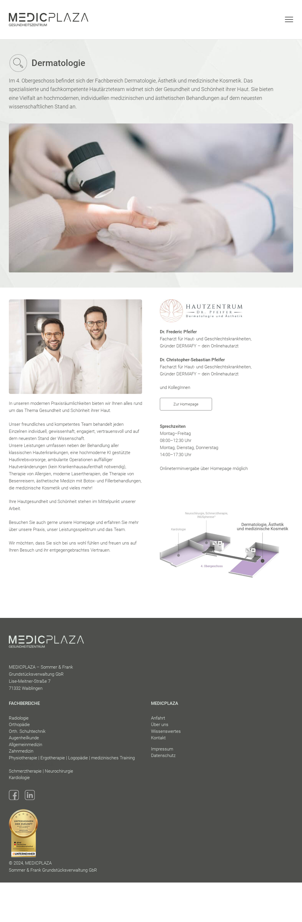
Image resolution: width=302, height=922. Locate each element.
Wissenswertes (166, 731)
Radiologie (19, 718)
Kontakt (158, 737)
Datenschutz (163, 755)
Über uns (159, 724)
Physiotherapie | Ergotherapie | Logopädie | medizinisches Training (72, 758)
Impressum (162, 749)
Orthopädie (19, 724)
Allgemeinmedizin (25, 744)
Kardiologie (19, 777)
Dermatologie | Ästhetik (31, 764)
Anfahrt (158, 718)
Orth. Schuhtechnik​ (27, 731)
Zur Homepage (185, 404)
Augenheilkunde (24, 737)
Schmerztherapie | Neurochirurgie (41, 771)
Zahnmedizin (21, 751)
